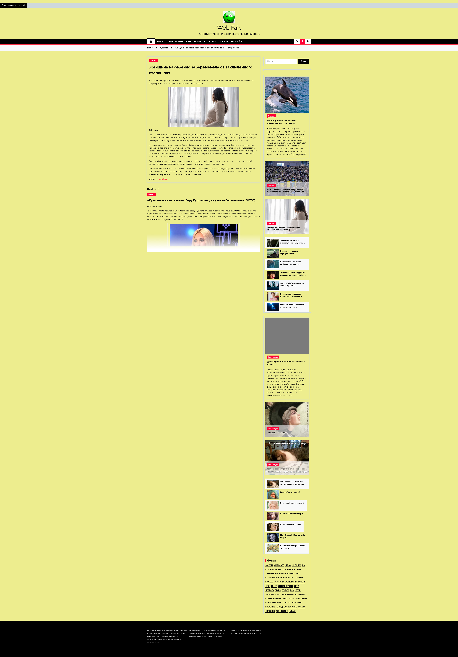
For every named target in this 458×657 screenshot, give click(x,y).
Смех (267, 586)
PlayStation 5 (284, 569)
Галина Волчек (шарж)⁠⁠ (290, 492)
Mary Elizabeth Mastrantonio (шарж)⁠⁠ (292, 536)
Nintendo (296, 565)
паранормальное (273, 603)
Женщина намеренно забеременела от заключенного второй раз (283, 229)
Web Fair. (229, 27)
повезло (287, 603)
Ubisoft (291, 573)
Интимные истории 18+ (291, 578)
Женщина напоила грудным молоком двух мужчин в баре (293, 274)
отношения (301, 598)
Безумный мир (272, 578)
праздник (270, 607)
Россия (301, 582)
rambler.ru (163, 179)
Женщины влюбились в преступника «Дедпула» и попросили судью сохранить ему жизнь (292, 241)
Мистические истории (286, 582)
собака (301, 607)
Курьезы (212, 41)
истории (281, 594)
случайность (290, 607)
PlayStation (271, 569)
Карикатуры (199, 41)
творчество (282, 611)
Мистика (224, 41)
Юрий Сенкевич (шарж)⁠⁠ (290, 524)
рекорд (279, 607)
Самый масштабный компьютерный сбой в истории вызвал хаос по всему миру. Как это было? (285, 191)
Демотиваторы (176, 41)
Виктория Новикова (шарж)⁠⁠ (292, 503)
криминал (300, 594)
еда (292, 590)
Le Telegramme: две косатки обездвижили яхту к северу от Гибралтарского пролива (281, 122)
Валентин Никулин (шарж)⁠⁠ (291, 514)
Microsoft (279, 565)
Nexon (288, 565)
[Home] (151, 41)
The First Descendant (275, 573)
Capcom (269, 565)
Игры (188, 41)
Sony (298, 569)
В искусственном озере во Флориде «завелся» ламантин (290, 263)
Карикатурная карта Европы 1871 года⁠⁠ (292, 547)
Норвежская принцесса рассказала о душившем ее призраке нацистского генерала (291, 295)
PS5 (293, 569)
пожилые (297, 603)
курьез (268, 598)
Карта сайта (236, 41)
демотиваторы (285, 586)
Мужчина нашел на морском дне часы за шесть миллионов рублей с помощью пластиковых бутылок (292, 306)
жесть (298, 590)
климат (290, 594)
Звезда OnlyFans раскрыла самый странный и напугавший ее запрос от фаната (292, 284)
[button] (297, 41)
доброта (269, 590)
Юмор (274, 586)
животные (270, 594)
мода (291, 598)
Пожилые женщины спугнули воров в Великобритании (289, 252)
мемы (285, 598)
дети (296, 586)
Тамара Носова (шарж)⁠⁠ (277, 433)
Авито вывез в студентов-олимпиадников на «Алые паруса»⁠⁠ (287, 470)
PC (303, 565)
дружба (285, 590)
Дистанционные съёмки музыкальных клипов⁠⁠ (286, 363)
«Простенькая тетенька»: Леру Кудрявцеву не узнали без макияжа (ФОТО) (201, 200)
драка (278, 590)
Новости (161, 41)
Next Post (151, 189)
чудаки (292, 611)
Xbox (298, 573)
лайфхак (277, 598)
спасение (270, 611)
